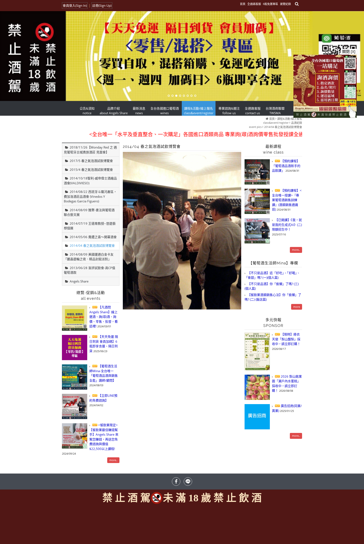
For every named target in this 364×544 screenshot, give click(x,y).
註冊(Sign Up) (101, 5)
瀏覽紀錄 (285, 4)
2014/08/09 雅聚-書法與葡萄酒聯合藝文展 (89, 212)
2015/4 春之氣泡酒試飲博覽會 (91, 169)
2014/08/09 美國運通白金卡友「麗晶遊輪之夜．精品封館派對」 (89, 256)
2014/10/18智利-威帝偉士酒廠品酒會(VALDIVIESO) (90, 180)
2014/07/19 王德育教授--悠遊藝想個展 (90, 225)
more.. (113, 460)
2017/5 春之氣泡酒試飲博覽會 (91, 161)
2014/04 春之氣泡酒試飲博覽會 (283, 127)
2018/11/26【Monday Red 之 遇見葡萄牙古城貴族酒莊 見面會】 (90, 149)
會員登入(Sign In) (75, 5)
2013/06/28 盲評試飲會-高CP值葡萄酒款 (89, 270)
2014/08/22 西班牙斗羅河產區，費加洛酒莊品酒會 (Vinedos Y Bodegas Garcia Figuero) (90, 196)
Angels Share (79, 281)
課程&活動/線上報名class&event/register (282, 121)
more (296, 307)
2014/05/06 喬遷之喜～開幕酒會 (93, 237)
